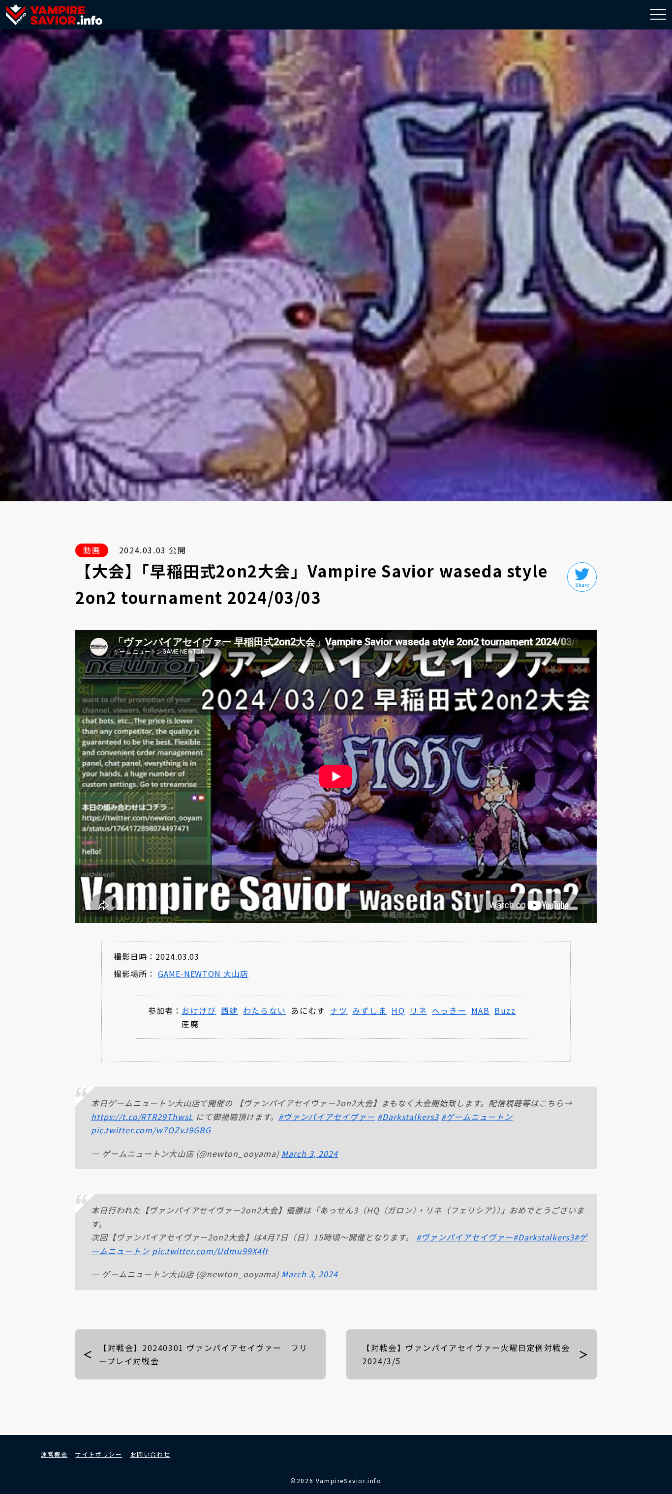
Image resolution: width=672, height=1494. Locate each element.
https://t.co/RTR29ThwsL (142, 1116)
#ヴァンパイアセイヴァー (326, 1116)
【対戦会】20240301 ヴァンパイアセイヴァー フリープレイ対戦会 (203, 1354)
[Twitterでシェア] (582, 577)
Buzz (505, 1010)
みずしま (369, 1010)
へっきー (449, 1010)
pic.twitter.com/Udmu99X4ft (210, 1251)
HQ (398, 1010)
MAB (480, 1010)
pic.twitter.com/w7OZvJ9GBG (151, 1130)
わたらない (264, 1010)
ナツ (338, 1010)
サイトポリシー (98, 1454)
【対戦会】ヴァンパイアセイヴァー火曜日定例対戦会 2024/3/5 (470, 1354)
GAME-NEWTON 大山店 (203, 973)
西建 (229, 1010)
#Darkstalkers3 (407, 1116)
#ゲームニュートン (477, 1116)
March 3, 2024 (309, 1153)
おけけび (199, 1010)
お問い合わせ (150, 1454)
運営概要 (54, 1454)
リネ (418, 1010)
